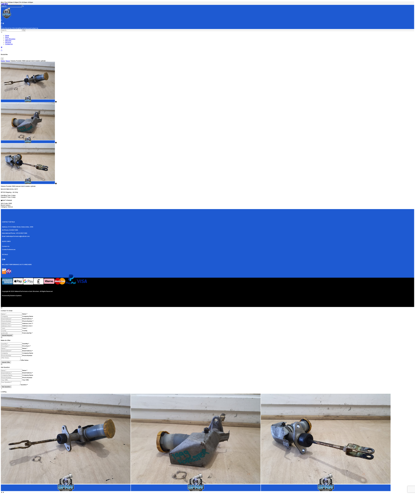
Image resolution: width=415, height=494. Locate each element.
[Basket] (1, 26)
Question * (24, 385)
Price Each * (26, 346)
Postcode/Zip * (27, 333)
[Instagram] (4, 4)
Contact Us (34, 28)
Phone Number (27, 355)
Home (3, 28)
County (24, 330)
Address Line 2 (27, 326)
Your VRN (25, 380)
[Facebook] (5, 4)
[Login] (3, 23)
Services (28, 28)
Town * (24, 328)
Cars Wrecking (14, 28)
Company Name (27, 316)
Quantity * (25, 343)
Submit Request (7, 335)
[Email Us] (3, 4)
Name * (24, 314)
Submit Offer (6, 362)
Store (7, 28)
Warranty (22, 28)
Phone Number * (27, 321)
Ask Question (6, 387)
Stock (8, 61)
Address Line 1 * (27, 323)
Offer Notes (24, 360)
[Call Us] (1, 4)
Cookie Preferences (8, 249)
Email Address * (27, 319)
